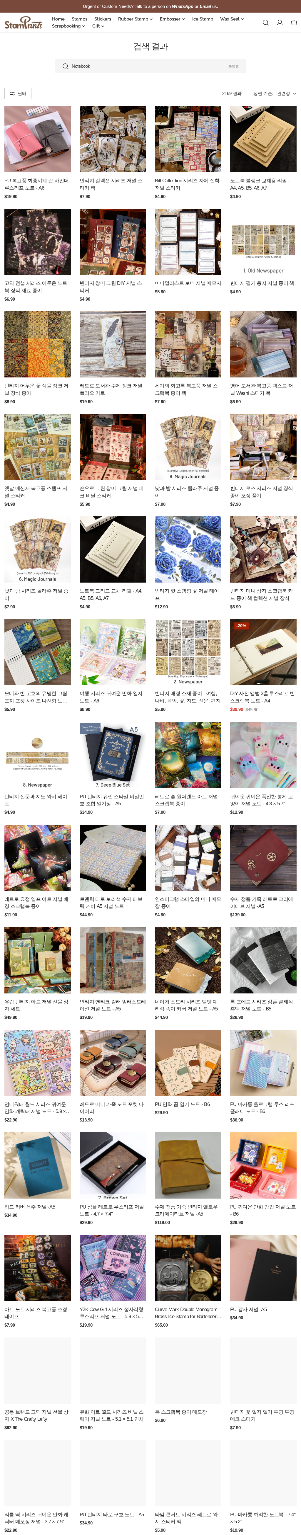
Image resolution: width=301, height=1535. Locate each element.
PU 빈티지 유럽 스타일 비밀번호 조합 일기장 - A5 (112, 800)
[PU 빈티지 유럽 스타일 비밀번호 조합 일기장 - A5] (113, 755)
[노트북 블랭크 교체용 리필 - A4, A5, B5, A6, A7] (263, 139)
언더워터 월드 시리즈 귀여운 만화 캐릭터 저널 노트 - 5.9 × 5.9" (35, 1108)
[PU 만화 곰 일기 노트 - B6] (188, 1063)
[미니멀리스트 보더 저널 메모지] (188, 242)
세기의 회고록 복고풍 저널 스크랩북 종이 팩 (186, 389)
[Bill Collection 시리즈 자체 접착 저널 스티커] (188, 139)
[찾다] (266, 22)
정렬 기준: (263, 93)
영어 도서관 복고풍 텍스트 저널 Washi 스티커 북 (261, 389)
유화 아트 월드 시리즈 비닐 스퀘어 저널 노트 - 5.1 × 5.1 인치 (112, 1415)
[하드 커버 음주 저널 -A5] (37, 1165)
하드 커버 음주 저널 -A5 (29, 1206)
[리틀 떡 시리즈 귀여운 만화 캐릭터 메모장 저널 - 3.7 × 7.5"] (37, 1473)
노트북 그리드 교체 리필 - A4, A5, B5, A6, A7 (111, 594)
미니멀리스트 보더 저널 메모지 (188, 283)
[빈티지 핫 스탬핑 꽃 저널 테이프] (188, 549)
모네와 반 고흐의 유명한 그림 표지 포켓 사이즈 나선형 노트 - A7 (37, 697)
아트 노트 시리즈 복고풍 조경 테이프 (35, 1313)
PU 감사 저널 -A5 (248, 1309)
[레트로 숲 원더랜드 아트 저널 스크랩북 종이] (188, 755)
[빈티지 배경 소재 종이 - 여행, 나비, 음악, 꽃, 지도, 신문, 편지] (188, 652)
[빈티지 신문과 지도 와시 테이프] (37, 755)
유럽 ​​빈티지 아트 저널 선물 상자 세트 (36, 1005)
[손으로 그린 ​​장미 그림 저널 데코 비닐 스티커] (113, 447)
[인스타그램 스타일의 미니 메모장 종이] (188, 858)
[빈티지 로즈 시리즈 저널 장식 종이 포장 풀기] (263, 447)
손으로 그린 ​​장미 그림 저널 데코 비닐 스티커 (112, 492)
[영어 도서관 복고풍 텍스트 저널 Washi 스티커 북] (263, 344)
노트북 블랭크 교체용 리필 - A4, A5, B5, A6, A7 (260, 184)
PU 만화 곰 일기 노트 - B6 (182, 1104)
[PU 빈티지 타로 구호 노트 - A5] (113, 1473)
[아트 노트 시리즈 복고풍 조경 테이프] (37, 1268)
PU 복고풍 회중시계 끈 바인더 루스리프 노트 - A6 (36, 184)
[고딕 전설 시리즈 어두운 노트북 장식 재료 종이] (37, 242)
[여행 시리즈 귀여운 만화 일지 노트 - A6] (113, 652)
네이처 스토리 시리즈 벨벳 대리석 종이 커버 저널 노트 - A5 (186, 1005)
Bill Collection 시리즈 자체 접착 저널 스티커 (187, 184)
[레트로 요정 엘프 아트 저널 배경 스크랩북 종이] (37, 858)
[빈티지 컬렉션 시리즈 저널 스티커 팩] (113, 139)
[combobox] (150, 66)
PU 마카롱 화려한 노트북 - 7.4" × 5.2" (262, 1518)
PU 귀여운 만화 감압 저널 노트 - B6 (263, 1210)
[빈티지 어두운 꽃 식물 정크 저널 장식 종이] (37, 344)
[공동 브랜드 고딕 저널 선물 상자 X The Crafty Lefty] (37, 1370)
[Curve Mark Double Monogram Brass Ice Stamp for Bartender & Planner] (188, 1268)
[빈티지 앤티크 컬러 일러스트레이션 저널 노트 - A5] (113, 960)
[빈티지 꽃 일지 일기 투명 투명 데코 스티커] (263, 1370)
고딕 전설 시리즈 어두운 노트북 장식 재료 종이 (35, 286)
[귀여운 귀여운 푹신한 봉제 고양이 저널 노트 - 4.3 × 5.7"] (263, 755)
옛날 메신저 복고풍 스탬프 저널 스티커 (35, 492)
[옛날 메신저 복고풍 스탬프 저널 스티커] (37, 447)
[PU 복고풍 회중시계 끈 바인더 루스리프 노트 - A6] (37, 139)
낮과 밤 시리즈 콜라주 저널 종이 (187, 492)
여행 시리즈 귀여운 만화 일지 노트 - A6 (111, 697)
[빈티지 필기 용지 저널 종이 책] (263, 242)
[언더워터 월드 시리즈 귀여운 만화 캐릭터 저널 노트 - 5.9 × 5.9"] (37, 1063)
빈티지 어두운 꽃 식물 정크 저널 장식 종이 (36, 389)
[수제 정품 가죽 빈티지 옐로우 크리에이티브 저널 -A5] (188, 1165)
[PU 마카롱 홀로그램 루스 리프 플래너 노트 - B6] (263, 1063)
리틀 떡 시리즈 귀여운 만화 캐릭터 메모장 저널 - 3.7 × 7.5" (36, 1518)
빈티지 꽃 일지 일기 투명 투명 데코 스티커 (262, 1415)
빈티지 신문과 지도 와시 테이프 (35, 800)
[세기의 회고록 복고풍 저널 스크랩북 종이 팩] (188, 344)
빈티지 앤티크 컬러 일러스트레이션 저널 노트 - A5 (113, 1005)
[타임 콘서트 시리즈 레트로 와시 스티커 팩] (188, 1473)
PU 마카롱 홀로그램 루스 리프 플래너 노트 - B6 (262, 1108)
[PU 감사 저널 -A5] (263, 1268)
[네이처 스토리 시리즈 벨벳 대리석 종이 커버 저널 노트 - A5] (188, 960)
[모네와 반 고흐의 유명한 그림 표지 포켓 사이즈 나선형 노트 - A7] (37, 652)
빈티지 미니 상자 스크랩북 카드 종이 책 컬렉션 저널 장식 (261, 594)
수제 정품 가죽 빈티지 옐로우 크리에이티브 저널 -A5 (186, 1210)
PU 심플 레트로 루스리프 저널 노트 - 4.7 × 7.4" (112, 1210)
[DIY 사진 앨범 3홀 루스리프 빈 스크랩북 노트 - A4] (263, 652)
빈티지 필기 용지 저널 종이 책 (262, 283)
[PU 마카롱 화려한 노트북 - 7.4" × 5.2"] (263, 1473)
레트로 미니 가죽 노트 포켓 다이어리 (112, 1108)
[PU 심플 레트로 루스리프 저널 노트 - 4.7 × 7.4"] (113, 1165)
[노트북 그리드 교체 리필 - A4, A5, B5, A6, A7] (113, 549)
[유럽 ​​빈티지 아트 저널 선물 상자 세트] (37, 960)
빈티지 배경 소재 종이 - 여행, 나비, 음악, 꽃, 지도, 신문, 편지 (187, 697)
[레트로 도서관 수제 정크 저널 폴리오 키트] (113, 344)
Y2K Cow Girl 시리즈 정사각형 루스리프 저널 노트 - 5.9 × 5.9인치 (111, 1313)
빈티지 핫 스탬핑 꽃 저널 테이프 (187, 594)
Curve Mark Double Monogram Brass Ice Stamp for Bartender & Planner (188, 1313)
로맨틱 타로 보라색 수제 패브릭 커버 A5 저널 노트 (111, 902)
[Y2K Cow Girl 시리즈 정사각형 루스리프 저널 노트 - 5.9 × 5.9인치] (113, 1268)
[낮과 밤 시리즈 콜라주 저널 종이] (188, 447)
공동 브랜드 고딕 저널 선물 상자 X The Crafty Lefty (36, 1415)
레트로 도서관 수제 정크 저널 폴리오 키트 (111, 389)
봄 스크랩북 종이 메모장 (181, 1412)
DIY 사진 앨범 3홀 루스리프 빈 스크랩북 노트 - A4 (262, 697)
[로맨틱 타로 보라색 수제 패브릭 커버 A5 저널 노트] (113, 858)
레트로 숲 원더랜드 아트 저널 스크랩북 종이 (186, 800)
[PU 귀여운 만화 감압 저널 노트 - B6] (263, 1165)
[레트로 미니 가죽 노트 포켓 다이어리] (113, 1063)
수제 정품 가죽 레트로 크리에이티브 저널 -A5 (261, 902)
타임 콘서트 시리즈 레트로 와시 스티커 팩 (186, 1518)
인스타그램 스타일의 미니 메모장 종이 (188, 902)
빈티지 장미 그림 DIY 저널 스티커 (111, 286)
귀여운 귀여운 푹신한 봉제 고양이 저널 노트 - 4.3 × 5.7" (261, 800)
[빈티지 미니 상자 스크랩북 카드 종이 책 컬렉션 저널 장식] (263, 549)
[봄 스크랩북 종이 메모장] (188, 1370)
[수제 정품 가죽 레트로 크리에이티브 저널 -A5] (263, 858)
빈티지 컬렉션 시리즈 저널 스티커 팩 (111, 184)
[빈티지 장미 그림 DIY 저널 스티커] (113, 242)
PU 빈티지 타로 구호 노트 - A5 (112, 1514)
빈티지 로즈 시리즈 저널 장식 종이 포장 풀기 (261, 492)
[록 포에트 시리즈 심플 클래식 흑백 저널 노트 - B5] (263, 960)
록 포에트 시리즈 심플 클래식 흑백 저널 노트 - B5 (261, 1005)
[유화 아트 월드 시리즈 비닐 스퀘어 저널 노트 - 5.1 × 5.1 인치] (113, 1370)
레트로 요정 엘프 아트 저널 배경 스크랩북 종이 (36, 902)
